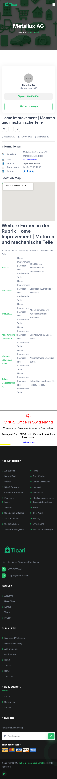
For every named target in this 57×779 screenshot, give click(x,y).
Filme (35, 471)
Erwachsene (38, 524)
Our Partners (10, 654)
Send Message (30, 106)
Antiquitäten (9, 471)
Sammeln (8, 507)
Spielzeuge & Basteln (14, 513)
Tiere (35, 507)
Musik (7, 502)
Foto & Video (38, 476)
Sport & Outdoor (11, 518)
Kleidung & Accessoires (43, 498)
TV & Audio (37, 513)
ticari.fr (7, 671)
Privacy (7, 618)
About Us (8, 596)
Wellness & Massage (42, 529)
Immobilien (37, 492)
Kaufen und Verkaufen (14, 638)
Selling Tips (9, 702)
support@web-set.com (18, 575)
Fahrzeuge (9, 498)
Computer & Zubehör (13, 492)
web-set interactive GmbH (31, 763)
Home (21, 32)
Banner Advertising (13, 643)
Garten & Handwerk (41, 481)
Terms (7, 612)
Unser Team (9, 601)
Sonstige (36, 518)
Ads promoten (10, 649)
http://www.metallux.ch (33, 163)
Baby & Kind (10, 476)
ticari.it (7, 660)
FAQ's (7, 696)
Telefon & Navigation (14, 529)
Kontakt (7, 607)
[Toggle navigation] (53, 4)
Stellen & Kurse (11, 524)
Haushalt (36, 487)
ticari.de (7, 665)
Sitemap (8, 707)
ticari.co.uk (9, 676)
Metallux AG (28, 85)
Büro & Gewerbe (11, 487)
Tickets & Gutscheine (42, 502)
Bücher (7, 481)
